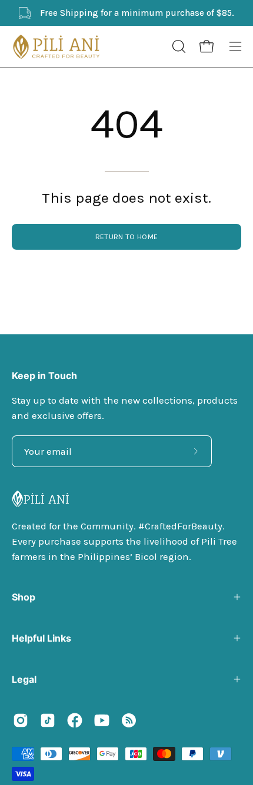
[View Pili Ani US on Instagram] (20, 720)
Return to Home (126, 236)
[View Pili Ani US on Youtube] (102, 720)
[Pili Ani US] (56, 47)
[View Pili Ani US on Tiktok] (47, 720)
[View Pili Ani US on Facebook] (75, 720)
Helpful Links (41, 638)
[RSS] (129, 720)
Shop (23, 597)
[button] (177, 46)
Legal (24, 679)
